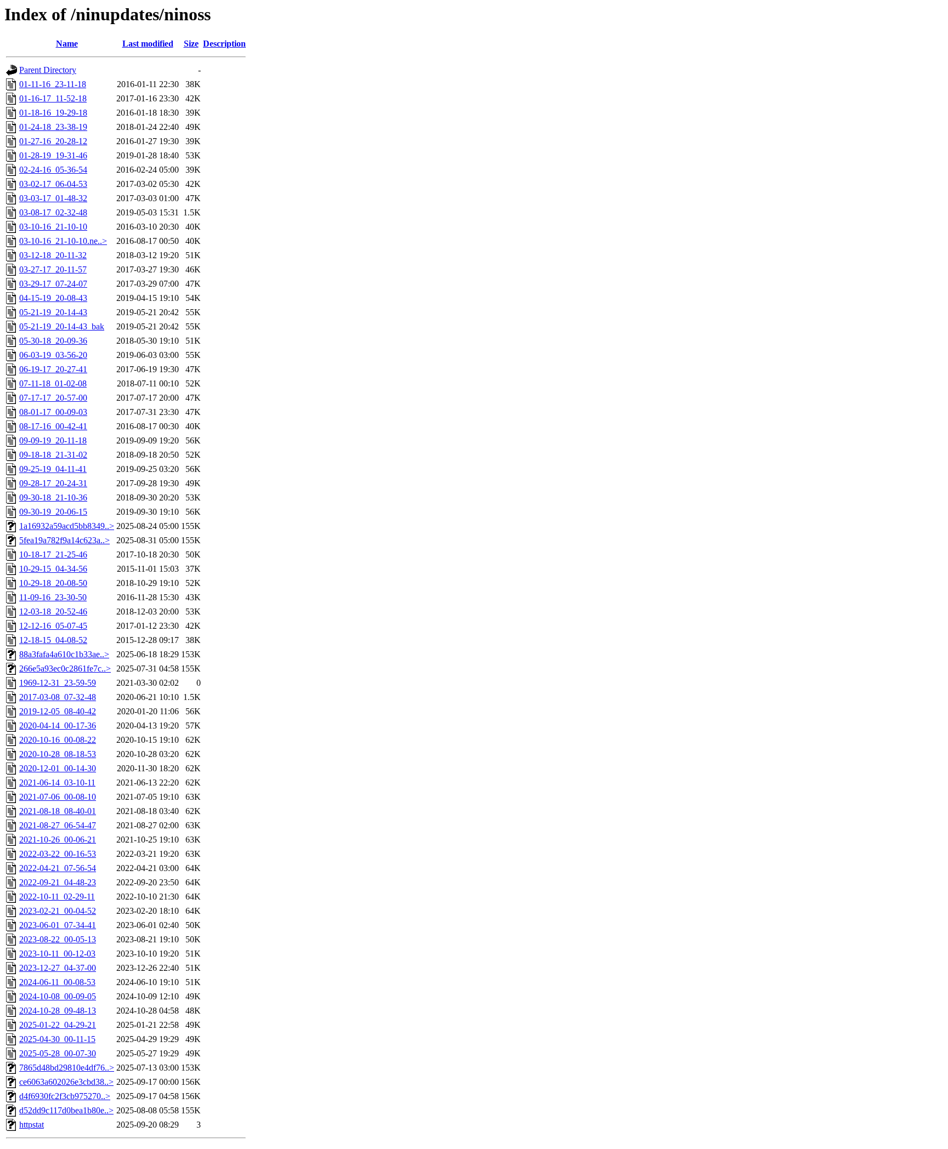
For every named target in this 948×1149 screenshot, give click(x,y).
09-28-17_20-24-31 (53, 483)
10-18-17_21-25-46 (53, 554)
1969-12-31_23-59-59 (57, 682)
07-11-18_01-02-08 (53, 383)
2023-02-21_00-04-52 (57, 910)
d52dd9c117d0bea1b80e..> (66, 1110)
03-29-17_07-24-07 (53, 283)
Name (67, 43)
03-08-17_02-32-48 (53, 212)
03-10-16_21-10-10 (53, 226)
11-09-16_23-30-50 (53, 597)
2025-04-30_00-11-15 (57, 1039)
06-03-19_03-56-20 (53, 355)
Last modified (147, 43)
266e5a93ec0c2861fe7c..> (65, 668)
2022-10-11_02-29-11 (57, 896)
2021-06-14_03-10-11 (57, 782)
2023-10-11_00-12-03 (57, 953)
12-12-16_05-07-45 (53, 625)
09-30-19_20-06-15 (53, 511)
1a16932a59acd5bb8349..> (66, 526)
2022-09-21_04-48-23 (57, 882)
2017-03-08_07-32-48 (57, 697)
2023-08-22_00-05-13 (57, 939)
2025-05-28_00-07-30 (57, 1053)
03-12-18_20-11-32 (53, 255)
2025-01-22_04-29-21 (57, 1024)
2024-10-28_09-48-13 (57, 1010)
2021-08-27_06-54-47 (57, 825)
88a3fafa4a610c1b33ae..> (64, 654)
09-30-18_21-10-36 (53, 497)
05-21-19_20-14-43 (53, 312)
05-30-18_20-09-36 (53, 340)
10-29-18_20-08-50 (53, 583)
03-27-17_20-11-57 (53, 269)
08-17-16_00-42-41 (53, 426)
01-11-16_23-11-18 (52, 84)
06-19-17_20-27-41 (53, 369)
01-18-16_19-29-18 (53, 112)
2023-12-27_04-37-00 (57, 967)
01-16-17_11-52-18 (53, 98)
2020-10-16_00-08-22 (57, 739)
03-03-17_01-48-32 (53, 198)
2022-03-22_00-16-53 (57, 853)
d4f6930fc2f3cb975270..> (64, 1096)
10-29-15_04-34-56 (53, 568)
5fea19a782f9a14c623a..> (64, 540)
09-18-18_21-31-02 (53, 454)
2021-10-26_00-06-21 (57, 839)
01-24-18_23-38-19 (53, 127)
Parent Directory (47, 70)
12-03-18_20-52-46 (53, 611)
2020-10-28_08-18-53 (57, 754)
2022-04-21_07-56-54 (57, 868)
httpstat (31, 1124)
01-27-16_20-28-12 (53, 141)
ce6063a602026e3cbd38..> (66, 1082)
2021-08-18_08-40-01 (57, 811)
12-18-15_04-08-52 (53, 640)
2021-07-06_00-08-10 (57, 796)
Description (224, 43)
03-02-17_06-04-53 (53, 184)
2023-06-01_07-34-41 (57, 925)
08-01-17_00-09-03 (53, 412)
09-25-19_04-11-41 (53, 469)
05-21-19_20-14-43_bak (61, 326)
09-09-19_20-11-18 (53, 440)
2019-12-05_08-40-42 (57, 711)
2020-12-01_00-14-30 (57, 768)
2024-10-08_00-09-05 (57, 996)
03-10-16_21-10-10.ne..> (63, 241)
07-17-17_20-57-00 (53, 397)
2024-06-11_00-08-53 (57, 982)
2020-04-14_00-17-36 (57, 725)
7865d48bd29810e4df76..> (66, 1067)
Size (191, 43)
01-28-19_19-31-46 (53, 155)
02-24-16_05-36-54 (53, 169)
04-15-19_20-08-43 (53, 298)
